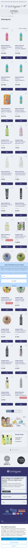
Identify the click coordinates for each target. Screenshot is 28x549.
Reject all (14, 546)
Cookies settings (14, 542)
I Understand (14, 539)
